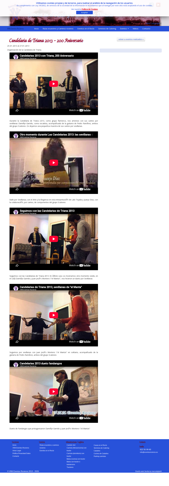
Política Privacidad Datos (21, 453)
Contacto (146, 28)
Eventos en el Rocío (85, 28)
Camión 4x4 (71, 445)
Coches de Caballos (101, 453)
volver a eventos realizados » (131, 39)
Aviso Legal (17, 451)
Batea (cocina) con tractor (76, 459)
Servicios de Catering (107, 28)
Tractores (70, 467)
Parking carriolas (100, 456)
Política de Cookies (90, 9)
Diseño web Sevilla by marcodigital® (148, 471)
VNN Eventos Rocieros (15, 28)
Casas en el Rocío (100, 445)
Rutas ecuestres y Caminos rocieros (58, 28)
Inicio (36, 28)
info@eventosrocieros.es (149, 452)
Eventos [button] (123, 28)
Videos (135, 28)
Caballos (97, 451)
